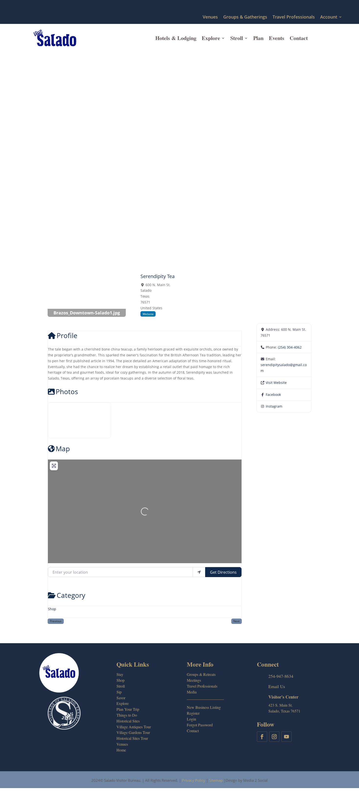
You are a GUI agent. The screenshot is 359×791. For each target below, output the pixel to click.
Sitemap (216, 780)
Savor (120, 697)
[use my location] (199, 572)
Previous (56, 621)
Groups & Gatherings (245, 17)
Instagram (274, 406)
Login (191, 718)
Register (193, 713)
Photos (67, 391)
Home (121, 749)
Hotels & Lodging (175, 38)
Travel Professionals (294, 17)
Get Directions (223, 572)
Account (328, 17)
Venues (210, 17)
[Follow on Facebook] (262, 736)
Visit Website (276, 382)
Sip (119, 691)
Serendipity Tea (157, 276)
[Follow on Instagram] (274, 736)
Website (148, 314)
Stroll (236, 38)
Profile (67, 335)
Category (71, 595)
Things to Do (126, 715)
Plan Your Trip (127, 709)
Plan (258, 38)
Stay (119, 674)
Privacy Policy (193, 780)
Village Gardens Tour (133, 732)
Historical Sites (128, 720)
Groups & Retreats (201, 674)
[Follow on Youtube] (286, 736)
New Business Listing (204, 707)
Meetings (194, 680)
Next (236, 621)
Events (276, 38)
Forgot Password (200, 724)
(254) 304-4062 (290, 347)
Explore (211, 38)
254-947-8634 (280, 676)
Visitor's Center (283, 697)
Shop (52, 609)
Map (63, 448)
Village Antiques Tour (133, 726)
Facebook (273, 394)
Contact (299, 38)
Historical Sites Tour (132, 738)
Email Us (276, 686)
